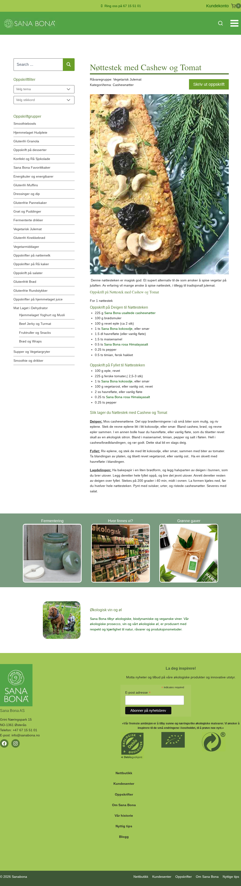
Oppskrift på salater (28, 273)
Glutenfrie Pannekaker (30, 203)
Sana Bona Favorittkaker (31, 167)
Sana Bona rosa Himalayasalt (126, 344)
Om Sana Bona (124, 805)
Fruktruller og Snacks (35, 332)
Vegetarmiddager (26, 247)
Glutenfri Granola (26, 141)
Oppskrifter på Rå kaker (31, 264)
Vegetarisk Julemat (27, 229)
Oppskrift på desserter (30, 150)
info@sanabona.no (26, 735)
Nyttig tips (124, 826)
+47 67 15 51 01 (25, 730)
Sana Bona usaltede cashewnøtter (130, 313)
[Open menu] (234, 23)
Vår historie (124, 815)
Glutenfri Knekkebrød (29, 238)
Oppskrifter (124, 794)
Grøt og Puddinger (27, 211)
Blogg (124, 837)
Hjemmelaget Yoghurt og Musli (42, 315)
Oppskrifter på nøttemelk (31, 255)
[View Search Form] (220, 23)
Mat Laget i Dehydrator (30, 308)
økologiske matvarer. (210, 723)
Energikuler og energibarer (33, 176)
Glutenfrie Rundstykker (30, 290)
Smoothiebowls (24, 123)
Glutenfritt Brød (24, 282)
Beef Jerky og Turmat (35, 324)
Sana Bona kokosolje (117, 328)
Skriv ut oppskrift (209, 84)
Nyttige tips (231, 876)
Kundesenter (123, 783)
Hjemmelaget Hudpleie (30, 132)
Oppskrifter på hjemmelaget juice (38, 299)
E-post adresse (138, 692)
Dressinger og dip (26, 194)
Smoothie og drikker (28, 360)
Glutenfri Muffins (25, 185)
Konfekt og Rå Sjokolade (31, 159)
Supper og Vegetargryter (31, 352)
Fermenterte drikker (28, 220)
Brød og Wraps (30, 341)
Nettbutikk (124, 773)
